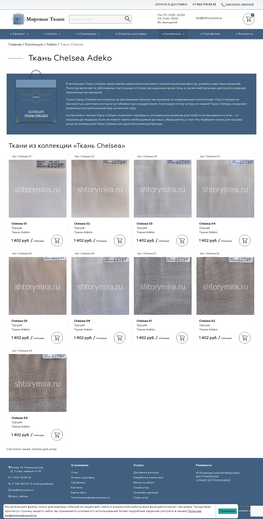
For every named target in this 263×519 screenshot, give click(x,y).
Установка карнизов (145, 492)
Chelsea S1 (144, 321)
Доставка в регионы (146, 472)
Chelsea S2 (207, 321)
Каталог (19, 34)
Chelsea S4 (19, 418)
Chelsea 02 (82, 223)
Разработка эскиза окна (148, 477)
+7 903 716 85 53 (204, 4)
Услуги (52, 34)
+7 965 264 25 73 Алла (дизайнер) (32, 484)
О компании (87, 34)
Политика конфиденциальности (90, 497)
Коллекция (36, 113)
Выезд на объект (144, 482)
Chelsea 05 (19, 321)
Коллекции (173, 34)
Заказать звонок (239, 4)
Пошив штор (141, 487)
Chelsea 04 (207, 223)
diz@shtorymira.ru (23, 490)
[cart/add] (57, 241)
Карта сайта (78, 492)
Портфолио (211, 34)
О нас (74, 472)
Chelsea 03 (144, 223)
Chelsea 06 (82, 321)
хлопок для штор (44, 449)
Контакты (245, 34)
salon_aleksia (19, 496)
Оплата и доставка (171, 4)
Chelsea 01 (19, 223)
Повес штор (140, 497)
